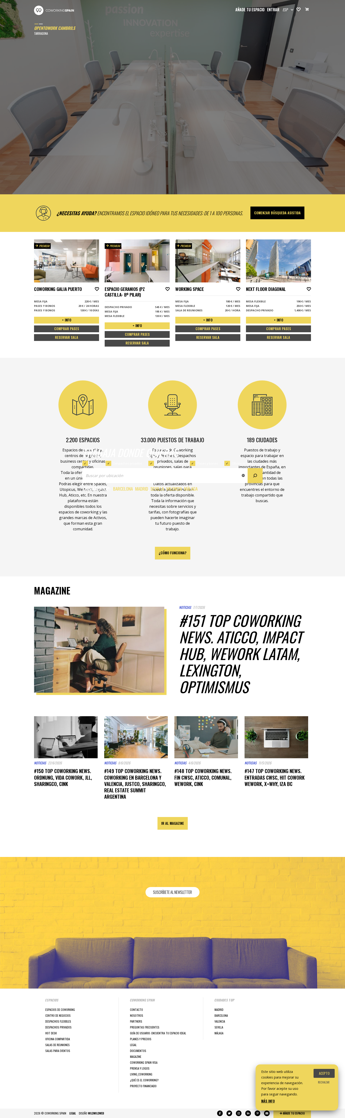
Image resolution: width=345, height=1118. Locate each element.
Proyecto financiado (143, 1086)
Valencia (174, 488)
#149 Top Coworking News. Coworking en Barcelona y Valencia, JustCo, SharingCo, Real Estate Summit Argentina (135, 783)
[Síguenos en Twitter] (229, 1113)
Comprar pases (66, 328)
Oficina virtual (241, 463)
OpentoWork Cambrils (54, 28)
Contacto (136, 1010)
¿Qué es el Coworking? (144, 1080)
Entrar (273, 9)
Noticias (185, 607)
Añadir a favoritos (97, 289)
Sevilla (157, 488)
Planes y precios (140, 1039)
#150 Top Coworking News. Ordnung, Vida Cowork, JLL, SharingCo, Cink (63, 777)
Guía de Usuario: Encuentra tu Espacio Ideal (158, 1033)
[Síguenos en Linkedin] (248, 1113)
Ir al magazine (172, 823)
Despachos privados (127, 463)
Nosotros (136, 1015)
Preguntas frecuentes (144, 1027)
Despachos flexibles (58, 1021)
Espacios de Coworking (60, 1010)
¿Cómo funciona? (173, 552)
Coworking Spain (54, 10)
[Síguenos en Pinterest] (257, 1113)
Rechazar (324, 1082)
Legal (133, 1045)
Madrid (141, 488)
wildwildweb (96, 1113)
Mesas (94, 463)
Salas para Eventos (57, 1051)
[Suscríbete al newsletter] (267, 1113)
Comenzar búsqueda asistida (277, 212)
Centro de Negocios (58, 1015)
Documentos (138, 1051)
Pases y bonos (207, 463)
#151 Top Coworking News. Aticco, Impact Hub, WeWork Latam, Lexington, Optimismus (240, 653)
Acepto (324, 1073)
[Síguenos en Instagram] (239, 1113)
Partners (136, 1021)
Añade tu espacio (249, 9)
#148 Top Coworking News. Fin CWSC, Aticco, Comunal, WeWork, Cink (203, 777)
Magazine (135, 1057)
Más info (268, 1100)
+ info (66, 319)
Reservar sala (66, 337)
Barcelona (123, 488)
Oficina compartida (57, 1039)
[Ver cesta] (307, 9)
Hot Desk (51, 1033)
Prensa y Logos (140, 1068)
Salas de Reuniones (57, 1045)
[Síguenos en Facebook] (220, 1113)
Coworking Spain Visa (143, 1062)
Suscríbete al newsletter (172, 892)
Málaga (191, 488)
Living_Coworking (141, 1074)
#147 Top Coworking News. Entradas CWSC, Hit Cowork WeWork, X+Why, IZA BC (275, 777)
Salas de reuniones (169, 463)
